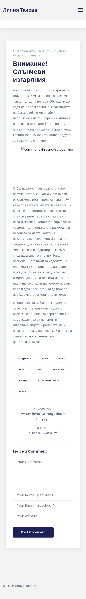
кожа (45, 358)
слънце (22, 380)
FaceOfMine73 (25, 51)
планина (58, 369)
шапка (22, 391)
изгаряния (24, 358)
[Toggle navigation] (80, 10)
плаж (38, 369)
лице (21, 369)
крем (62, 358)
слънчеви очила (49, 380)
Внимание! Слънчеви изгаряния (30, 71)
